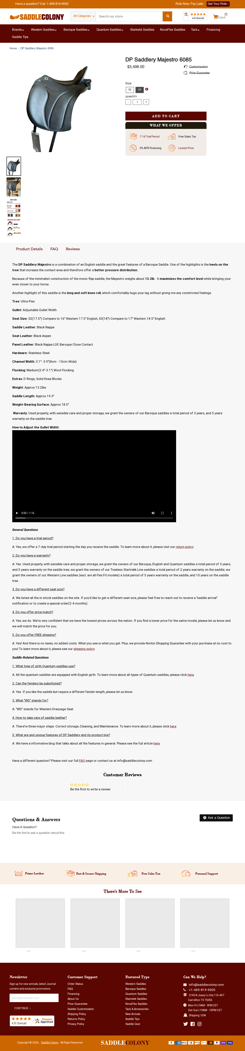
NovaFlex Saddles (136, 1004)
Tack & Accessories (137, 1009)
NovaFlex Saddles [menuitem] (172, 29)
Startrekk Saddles (136, 999)
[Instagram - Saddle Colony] (199, 1024)
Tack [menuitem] (194, 29)
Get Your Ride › (218, 4)
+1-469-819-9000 (202, 990)
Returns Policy (76, 1019)
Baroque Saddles (135, 989)
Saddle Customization (81, 1009)
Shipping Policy (77, 1014)
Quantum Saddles (136, 994)
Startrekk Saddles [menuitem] (142, 29)
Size (128, 83)
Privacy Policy (76, 1024)
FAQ (54, 249)
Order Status (75, 984)
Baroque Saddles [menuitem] (75, 29)
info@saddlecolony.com (206, 985)
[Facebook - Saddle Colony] (192, 1024)
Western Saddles (135, 984)
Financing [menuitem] (213, 29)
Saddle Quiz (132, 1024)
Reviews (73, 249)
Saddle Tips (132, 1019)
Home (13, 48)
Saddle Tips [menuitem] (20, 37)
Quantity (131, 97)
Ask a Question (218, 818)
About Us (73, 999)
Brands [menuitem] (17, 29)
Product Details (29, 249)
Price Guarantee (77, 1004)
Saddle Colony (49, 1042)
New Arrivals (132, 1014)
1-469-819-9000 (58, 4)
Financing (73, 994)
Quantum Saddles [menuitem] (108, 29)
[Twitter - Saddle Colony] (185, 1024)
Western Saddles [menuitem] (42, 29)
